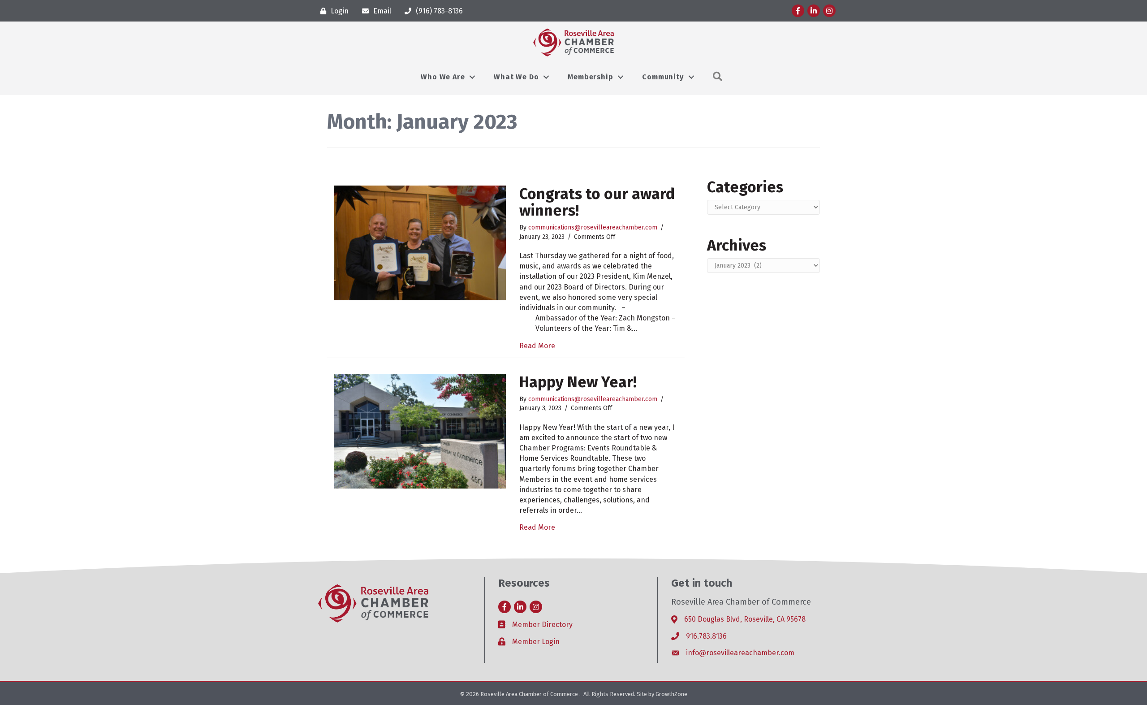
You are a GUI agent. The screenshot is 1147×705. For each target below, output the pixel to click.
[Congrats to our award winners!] (420, 242)
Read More (537, 346)
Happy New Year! (578, 382)
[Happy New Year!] (420, 430)
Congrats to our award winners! (597, 202)
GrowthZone (671, 694)
